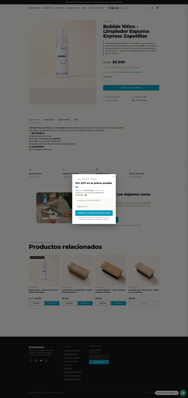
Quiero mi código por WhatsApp (94, 213)
